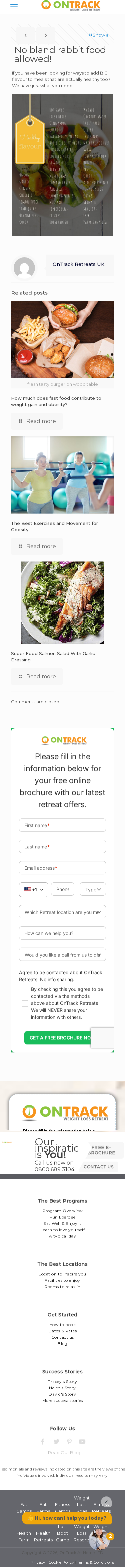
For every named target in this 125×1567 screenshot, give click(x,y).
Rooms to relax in (62, 1286)
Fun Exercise (62, 1217)
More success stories (62, 1400)
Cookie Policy (61, 1562)
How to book (62, 1324)
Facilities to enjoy (62, 1280)
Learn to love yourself (62, 1229)
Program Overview (62, 1210)
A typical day (62, 1235)
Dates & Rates (62, 1330)
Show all (102, 35)
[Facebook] (42, 1441)
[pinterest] (69, 1441)
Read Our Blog (64, 1452)
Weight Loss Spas (82, 1504)
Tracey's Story (62, 1381)
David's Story (62, 1394)
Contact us (62, 1337)
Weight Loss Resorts (82, 1533)
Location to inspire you (62, 1273)
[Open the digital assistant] (99, 1539)
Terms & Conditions (95, 1562)
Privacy (38, 1562)
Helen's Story (62, 1387)
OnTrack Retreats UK (78, 264)
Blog (62, 1343)
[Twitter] (56, 1441)
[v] (82, 1441)
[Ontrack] (69, 10)
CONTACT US (98, 1166)
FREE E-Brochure (101, 1150)
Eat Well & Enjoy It (62, 1223)
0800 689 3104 (54, 1169)
